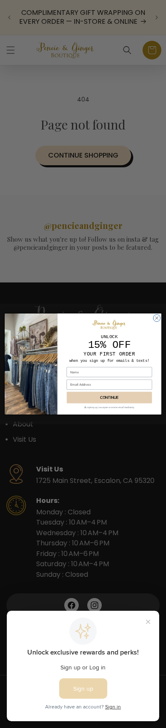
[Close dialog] (156, 318)
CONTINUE (109, 398)
